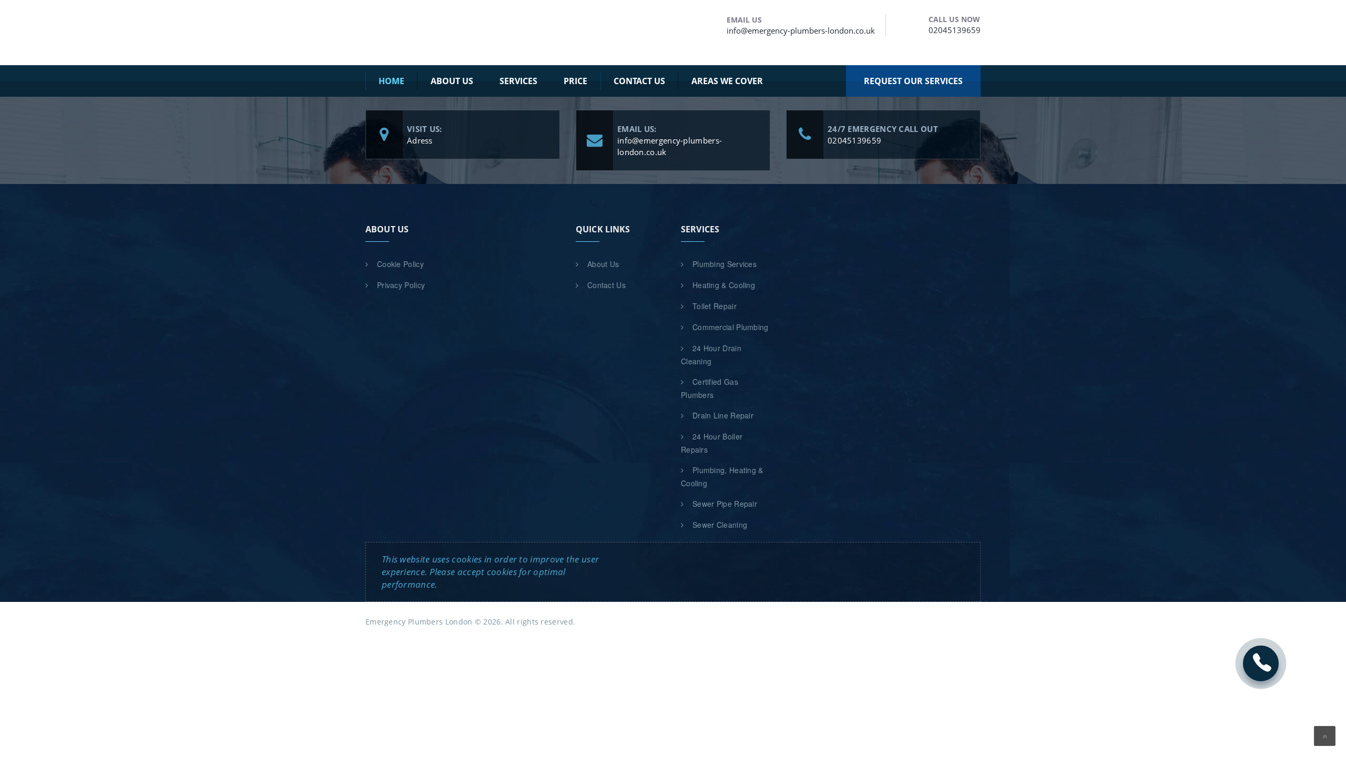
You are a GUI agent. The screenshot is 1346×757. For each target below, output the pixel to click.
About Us (603, 264)
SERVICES (518, 81)
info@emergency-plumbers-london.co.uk (801, 30)
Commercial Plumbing (730, 327)
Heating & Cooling (723, 285)
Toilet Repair (714, 306)
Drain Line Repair (722, 415)
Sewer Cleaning (719, 524)
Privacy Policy (401, 285)
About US (452, 81)
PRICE (575, 81)
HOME (391, 81)
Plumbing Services (724, 264)
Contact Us (639, 81)
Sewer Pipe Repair (724, 503)
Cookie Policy (400, 264)
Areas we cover (727, 81)
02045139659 (955, 30)
